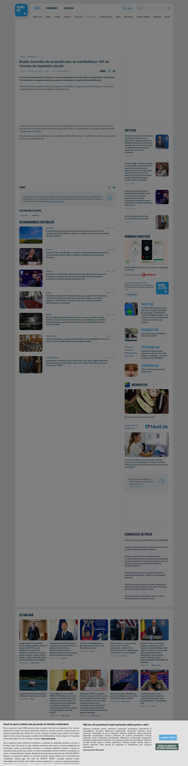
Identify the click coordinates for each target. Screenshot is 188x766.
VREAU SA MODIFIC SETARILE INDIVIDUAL (167, 746)
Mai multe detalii (48, 738)
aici (23, 758)
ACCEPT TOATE (168, 737)
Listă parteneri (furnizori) (93, 750)
